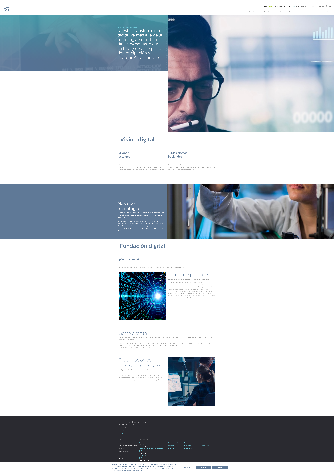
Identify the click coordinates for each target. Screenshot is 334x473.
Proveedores (304, 6)
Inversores (187, 446)
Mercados (252, 12)
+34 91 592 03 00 (124, 452)
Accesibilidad (205, 446)
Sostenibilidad (285, 12)
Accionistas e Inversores (321, 12)
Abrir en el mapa (131, 433)
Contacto (321, 6)
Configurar (187, 467)
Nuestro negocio (173, 443)
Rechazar (203, 467)
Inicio (170, 440)
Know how (267, 12)
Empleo (301, 12)
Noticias (313, 6)
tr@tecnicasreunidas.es (126, 443)
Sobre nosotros (234, 12)
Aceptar (220, 467)
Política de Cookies (136, 470)
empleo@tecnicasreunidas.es (128, 445)
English (329, 6)
